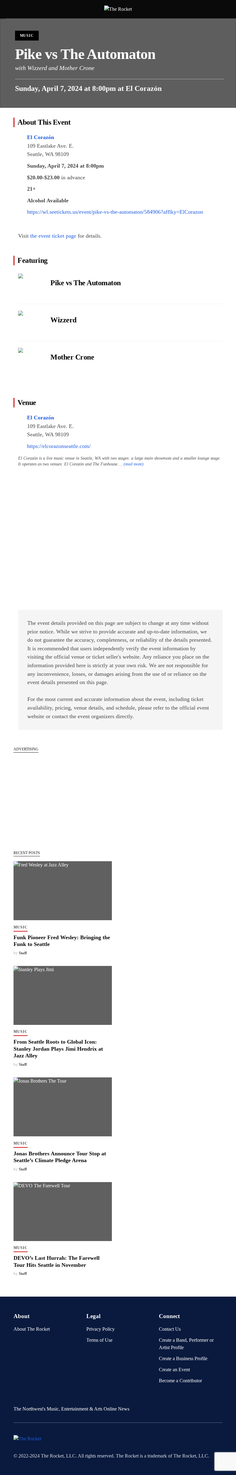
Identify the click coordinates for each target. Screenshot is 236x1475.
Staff (23, 953)
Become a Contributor (180, 1380)
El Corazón (144, 88)
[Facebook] (16, 1397)
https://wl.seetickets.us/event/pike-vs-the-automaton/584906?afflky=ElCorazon (115, 212)
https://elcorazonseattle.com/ (59, 446)
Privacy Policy (100, 1329)
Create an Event (174, 1369)
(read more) (134, 464)
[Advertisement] (63, 798)
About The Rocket (32, 1329)
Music (27, 35)
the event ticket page (53, 236)
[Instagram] (35, 1397)
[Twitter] (25, 1397)
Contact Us (170, 1329)
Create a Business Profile (183, 1358)
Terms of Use (99, 1340)
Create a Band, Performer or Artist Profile (186, 1343)
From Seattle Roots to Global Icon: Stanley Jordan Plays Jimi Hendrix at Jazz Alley (58, 1049)
